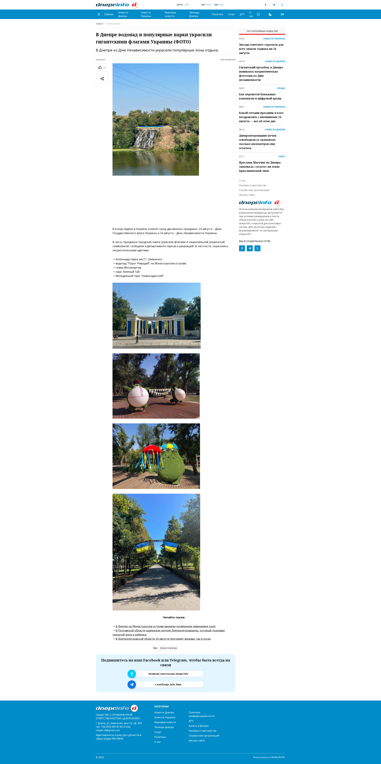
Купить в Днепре (199, 725)
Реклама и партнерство (253, 185)
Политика (217, 14)
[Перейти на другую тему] (270, 14)
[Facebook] (265, 5)
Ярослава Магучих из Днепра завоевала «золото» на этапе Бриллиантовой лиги (260, 167)
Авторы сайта (247, 194)
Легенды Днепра (194, 14)
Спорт (231, 14)
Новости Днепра (123, 14)
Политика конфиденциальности (201, 714)
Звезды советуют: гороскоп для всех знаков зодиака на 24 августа (261, 49)
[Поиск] (258, 14)
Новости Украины (146, 14)
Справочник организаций (254, 190)
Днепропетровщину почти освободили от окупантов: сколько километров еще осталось (257, 142)
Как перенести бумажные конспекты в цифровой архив (260, 96)
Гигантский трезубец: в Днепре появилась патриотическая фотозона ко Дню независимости (261, 74)
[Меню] (99, 14)
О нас (251, 14)
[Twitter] (282, 5)
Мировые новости (170, 14)
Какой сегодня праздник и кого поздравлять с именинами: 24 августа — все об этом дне (261, 117)
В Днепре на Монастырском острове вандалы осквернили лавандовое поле (165, 626)
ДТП (242, 14)
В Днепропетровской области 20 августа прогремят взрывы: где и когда (163, 639)
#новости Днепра (168, 648)
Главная (108, 14)
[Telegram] (274, 5)
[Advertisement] (174, 201)
